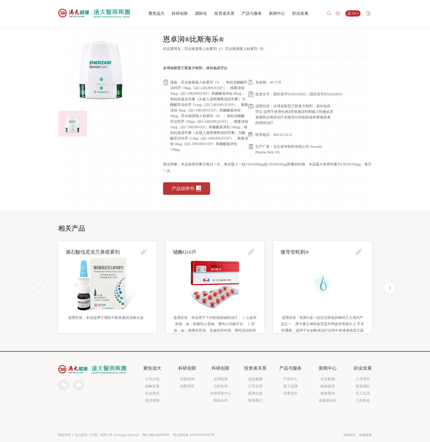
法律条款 (349, 435)
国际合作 (220, 400)
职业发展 (300, 13)
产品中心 (290, 379)
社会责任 (152, 393)
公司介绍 (152, 379)
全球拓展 (220, 379)
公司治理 (255, 386)
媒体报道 (327, 386)
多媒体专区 (328, 400)
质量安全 (290, 393)
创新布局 (187, 379)
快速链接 (365, 435)
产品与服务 (252, 13)
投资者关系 (224, 13)
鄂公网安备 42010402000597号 (194, 435)
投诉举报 (152, 400)
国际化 (201, 13)
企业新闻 (327, 379)
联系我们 (255, 400)
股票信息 (255, 393)
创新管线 (187, 386)
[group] (107, 287)
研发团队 (363, 386)
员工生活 (363, 393)
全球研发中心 (220, 393)
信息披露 (255, 379)
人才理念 (363, 379)
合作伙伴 (220, 386)
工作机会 (363, 400)
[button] (390, 288)
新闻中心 (277, 13)
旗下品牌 (290, 386)
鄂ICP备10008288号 (155, 435)
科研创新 (180, 13)
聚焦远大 (156, 13)
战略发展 (152, 386)
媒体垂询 (327, 393)
